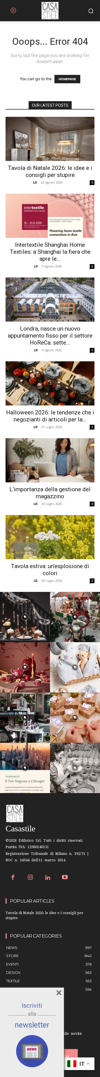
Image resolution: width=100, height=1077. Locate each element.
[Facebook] (13, 877)
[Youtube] (65, 877)
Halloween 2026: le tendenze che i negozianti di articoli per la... (50, 416)
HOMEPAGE (67, 79)
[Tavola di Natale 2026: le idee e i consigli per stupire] (50, 139)
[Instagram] (30, 877)
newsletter (32, 1025)
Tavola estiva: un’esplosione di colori (50, 570)
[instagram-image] (25, 617)
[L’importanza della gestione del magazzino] (50, 460)
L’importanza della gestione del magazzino (50, 493)
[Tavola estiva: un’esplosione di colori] (50, 537)
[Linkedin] (47, 877)
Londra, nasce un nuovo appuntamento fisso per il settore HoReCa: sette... (50, 335)
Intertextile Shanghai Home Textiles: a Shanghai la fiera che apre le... (50, 251)
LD (35, 182)
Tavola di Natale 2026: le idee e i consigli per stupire (50, 171)
